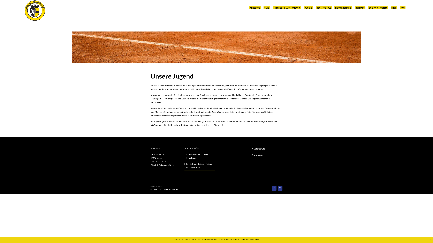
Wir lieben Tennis (156, 187)
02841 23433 (160, 161)
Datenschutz (259, 148)
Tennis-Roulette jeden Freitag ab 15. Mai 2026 (199, 166)
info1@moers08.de (165, 165)
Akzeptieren (254, 239)
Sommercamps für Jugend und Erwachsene (199, 156)
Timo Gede (174, 189)
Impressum (259, 155)
